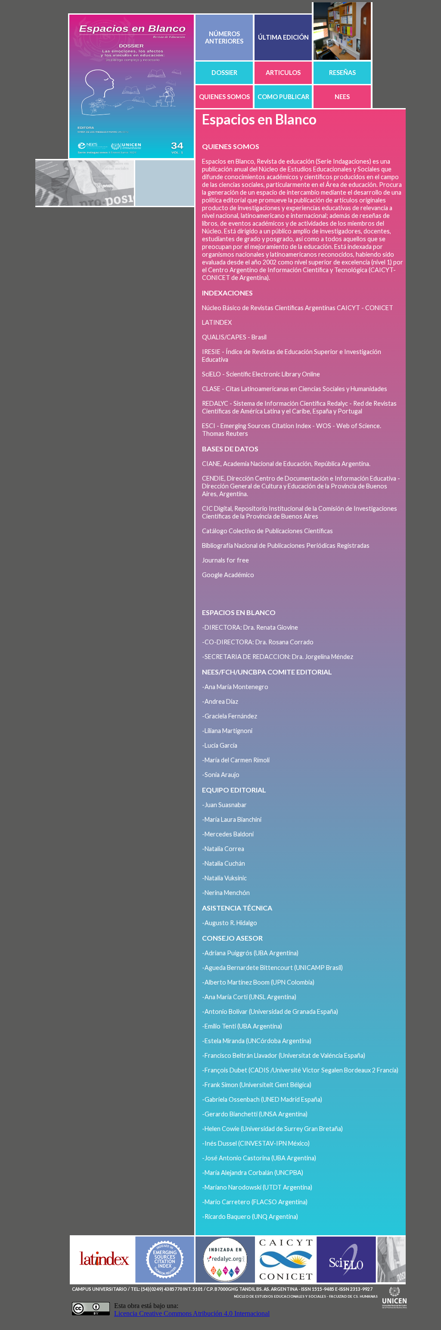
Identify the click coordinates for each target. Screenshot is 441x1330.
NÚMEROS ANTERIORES (224, 37)
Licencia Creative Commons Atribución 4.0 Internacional (192, 1313)
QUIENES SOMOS (224, 96)
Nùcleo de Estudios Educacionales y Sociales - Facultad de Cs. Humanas (306, 1296)
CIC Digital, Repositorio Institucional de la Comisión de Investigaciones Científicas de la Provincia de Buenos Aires (299, 512)
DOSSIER (224, 72)
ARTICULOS (283, 72)
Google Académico (228, 574)
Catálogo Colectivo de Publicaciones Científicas (267, 530)
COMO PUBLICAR (283, 96)
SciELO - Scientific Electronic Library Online (261, 374)
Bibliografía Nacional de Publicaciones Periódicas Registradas (286, 545)
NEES (342, 96)
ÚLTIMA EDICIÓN (283, 37)
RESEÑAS (342, 72)
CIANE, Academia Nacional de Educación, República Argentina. (286, 463)
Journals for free (225, 560)
